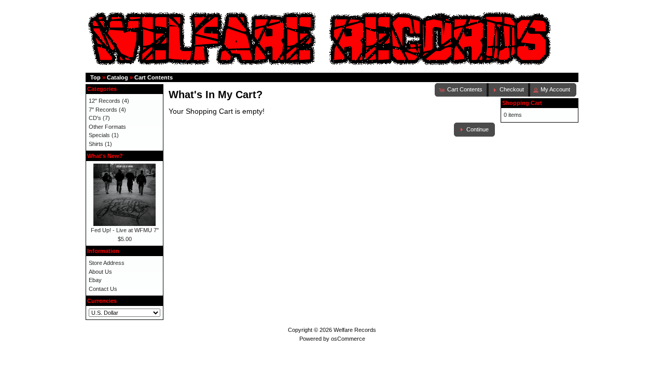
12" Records (104, 101)
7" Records (103, 109)
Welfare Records (355, 330)
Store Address (107, 263)
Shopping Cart (522, 103)
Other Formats (107, 127)
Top (95, 77)
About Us (100, 272)
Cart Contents (153, 77)
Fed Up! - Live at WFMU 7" (125, 230)
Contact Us (103, 289)
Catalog (117, 77)
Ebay (95, 280)
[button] (508, 90)
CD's (95, 118)
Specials (99, 135)
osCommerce (348, 339)
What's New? (105, 156)
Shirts (96, 144)
